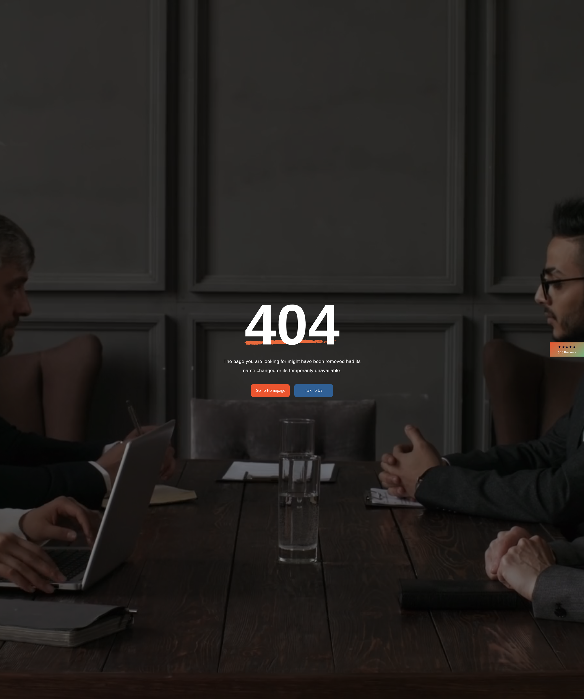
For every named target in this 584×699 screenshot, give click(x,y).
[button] (567, 349)
